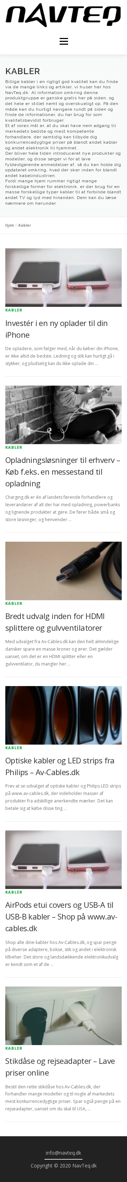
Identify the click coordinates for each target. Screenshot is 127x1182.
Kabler (14, 310)
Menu (63, 41)
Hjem (9, 225)
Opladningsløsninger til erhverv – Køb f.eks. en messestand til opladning (62, 471)
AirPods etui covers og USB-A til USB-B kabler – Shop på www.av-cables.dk (61, 916)
